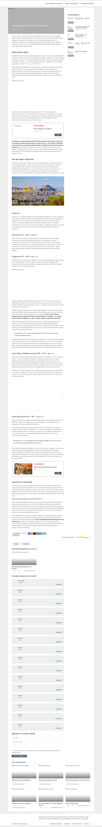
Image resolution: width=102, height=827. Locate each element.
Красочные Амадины (81, 51)
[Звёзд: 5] (86, 538)
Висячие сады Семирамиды (21, 780)
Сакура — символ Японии (82, 43)
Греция (16, 544)
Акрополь (26, 544)
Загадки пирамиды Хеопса (48, 780)
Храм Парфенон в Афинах (43, 129)
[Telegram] (45, 533)
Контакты (86, 823)
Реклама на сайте (77, 823)
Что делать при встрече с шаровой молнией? (82, 27)
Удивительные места (72, 3)
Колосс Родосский (72, 803)
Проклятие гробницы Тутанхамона (77, 780)
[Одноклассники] (32, 533)
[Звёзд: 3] (81, 537)
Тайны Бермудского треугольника (81, 35)
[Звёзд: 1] (77, 537)
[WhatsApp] (42, 533)
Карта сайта (67, 823)
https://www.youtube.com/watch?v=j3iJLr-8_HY (27, 499)
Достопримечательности (54, 3)
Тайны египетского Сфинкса (21, 803)
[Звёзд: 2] (79, 537)
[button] (63, 191)
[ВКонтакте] (29, 533)
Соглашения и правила (55, 823)
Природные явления (87, 3)
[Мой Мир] (37, 533)
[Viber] (40, 533)
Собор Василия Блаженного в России (21, 567)
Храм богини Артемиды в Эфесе (45, 467)
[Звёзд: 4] (83, 537)
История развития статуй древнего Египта (51, 804)
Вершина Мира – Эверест (82, 18)
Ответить (59, 584)
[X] (34, 533)
